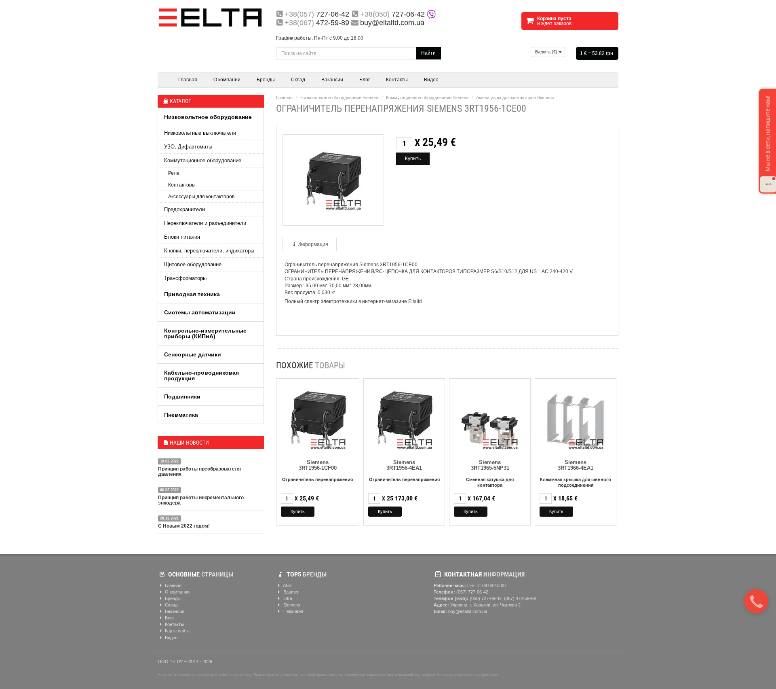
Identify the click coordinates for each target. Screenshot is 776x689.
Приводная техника (192, 294)
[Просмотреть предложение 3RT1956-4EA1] (404, 418)
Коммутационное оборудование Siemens (428, 97)
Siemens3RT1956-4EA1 (404, 465)
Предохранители (184, 209)
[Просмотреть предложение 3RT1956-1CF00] (317, 418)
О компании (226, 80)
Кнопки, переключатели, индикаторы (209, 251)
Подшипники (182, 396)
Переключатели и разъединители (205, 223)
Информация (312, 244)
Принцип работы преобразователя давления (199, 471)
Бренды (266, 80)
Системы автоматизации (200, 312)
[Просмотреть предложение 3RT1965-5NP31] (490, 418)
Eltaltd (415, 301)
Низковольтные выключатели (200, 133)
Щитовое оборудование (192, 264)
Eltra (287, 598)
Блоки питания (182, 237)
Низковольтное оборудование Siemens (340, 97)
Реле (173, 173)
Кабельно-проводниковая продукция (201, 375)
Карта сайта (177, 630)
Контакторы (182, 185)
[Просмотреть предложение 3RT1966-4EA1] (575, 418)
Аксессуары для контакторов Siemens (515, 97)
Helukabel (292, 611)
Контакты (397, 80)
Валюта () (547, 51)
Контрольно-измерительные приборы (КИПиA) (205, 333)
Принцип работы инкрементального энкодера (201, 500)
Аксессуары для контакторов (201, 196)
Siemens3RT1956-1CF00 (318, 465)
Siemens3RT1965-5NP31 (490, 465)
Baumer (290, 591)
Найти (428, 53)
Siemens (291, 604)
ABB (286, 585)
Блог (364, 80)
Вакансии (332, 80)
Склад (298, 80)
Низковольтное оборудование (208, 117)
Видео (431, 80)
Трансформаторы (185, 278)
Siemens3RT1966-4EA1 (575, 465)
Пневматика (181, 414)
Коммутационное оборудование (202, 160)
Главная (187, 80)
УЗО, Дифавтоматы (188, 147)
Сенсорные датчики (192, 354)
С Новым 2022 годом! (184, 526)
